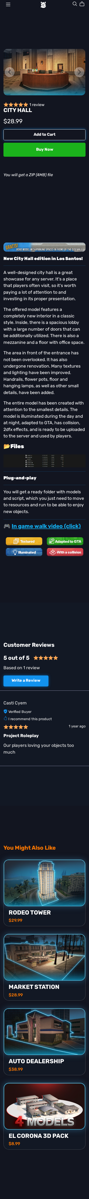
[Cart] (84, 3)
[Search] (75, 3)
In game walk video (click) (46, 527)
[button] (10, 72)
